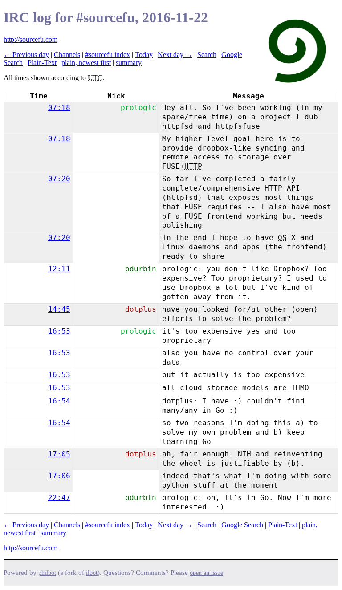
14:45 (59, 309)
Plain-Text (42, 62)
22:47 (59, 497)
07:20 (59, 179)
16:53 (59, 331)
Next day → (175, 54)
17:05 (59, 454)
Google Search (242, 525)
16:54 (59, 401)
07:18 (59, 107)
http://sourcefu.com (30, 39)
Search (206, 54)
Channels (67, 54)
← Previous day (26, 54)
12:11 (59, 268)
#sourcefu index (107, 54)
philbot (47, 573)
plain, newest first (86, 62)
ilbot (92, 573)
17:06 (59, 476)
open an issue (206, 573)
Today (144, 54)
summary (129, 62)
